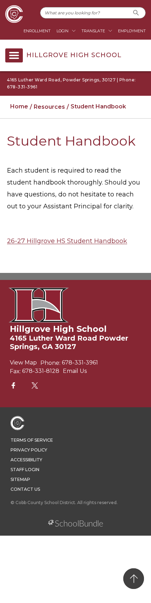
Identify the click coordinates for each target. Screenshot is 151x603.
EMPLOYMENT (132, 30)
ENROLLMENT (37, 30)
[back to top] (133, 578)
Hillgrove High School (74, 55)
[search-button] (136, 12)
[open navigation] (14, 55)
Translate (93, 30)
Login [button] (62, 30)
